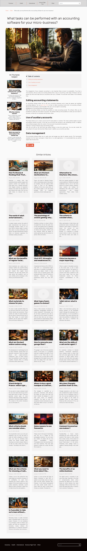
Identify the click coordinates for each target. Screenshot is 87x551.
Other (53, 3)
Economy (11, 3)
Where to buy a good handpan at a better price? (42, 385)
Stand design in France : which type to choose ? (18, 385)
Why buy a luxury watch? (14, 112)
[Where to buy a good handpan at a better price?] (43, 376)
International (32, 3)
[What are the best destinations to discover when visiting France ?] (43, 165)
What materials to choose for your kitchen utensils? (16, 303)
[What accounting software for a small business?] (14, 84)
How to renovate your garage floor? (43, 343)
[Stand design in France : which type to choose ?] (18, 376)
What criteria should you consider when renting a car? (17, 428)
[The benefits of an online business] (68, 461)
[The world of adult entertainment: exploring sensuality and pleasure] (18, 208)
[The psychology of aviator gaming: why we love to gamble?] (43, 208)
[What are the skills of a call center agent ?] (68, 335)
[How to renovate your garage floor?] (43, 335)
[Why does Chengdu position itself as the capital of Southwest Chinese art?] (68, 376)
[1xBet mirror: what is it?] (68, 294)
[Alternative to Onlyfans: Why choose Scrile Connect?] (68, 165)
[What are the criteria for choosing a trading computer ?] (18, 461)
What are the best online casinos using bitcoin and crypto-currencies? (17, 345)
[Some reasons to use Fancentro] (43, 419)
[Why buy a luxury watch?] (14, 106)
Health (21, 3)
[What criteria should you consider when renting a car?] (18, 419)
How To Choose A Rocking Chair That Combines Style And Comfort (17, 176)
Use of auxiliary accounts (34, 82)
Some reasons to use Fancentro (43, 427)
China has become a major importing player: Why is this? (67, 260)
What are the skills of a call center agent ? (68, 343)
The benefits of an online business (67, 470)
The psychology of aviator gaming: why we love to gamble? (42, 218)
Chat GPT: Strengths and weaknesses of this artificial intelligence (43, 261)
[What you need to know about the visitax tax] (14, 126)
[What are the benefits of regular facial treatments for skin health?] (18, 251)
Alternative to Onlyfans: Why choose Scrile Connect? (68, 175)
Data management (32, 85)
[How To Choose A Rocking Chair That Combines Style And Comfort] (18, 165)
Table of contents (34, 76)
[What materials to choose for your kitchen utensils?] (18, 294)
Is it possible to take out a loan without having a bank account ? (17, 513)
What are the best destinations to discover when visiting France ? (41, 176)
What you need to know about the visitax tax (14, 133)
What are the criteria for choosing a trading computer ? (18, 471)
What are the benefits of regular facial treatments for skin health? (18, 261)
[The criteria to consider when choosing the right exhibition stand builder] (68, 208)
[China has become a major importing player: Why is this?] (68, 251)
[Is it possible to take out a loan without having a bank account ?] (18, 502)
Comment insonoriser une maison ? (68, 427)
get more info (44, 105)
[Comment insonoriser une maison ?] (68, 419)
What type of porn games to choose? (41, 302)
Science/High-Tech (42, 3)
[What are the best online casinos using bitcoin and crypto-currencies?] (18, 335)
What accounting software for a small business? (14, 91)
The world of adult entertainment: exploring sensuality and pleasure (17, 219)
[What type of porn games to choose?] (43, 294)
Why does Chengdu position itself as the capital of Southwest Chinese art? (68, 386)
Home (7, 10)
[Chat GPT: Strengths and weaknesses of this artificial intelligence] (43, 251)
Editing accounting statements (35, 79)
